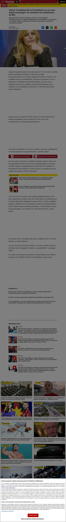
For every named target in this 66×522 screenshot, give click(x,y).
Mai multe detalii (11, 487)
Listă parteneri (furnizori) (7, 511)
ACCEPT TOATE (33, 515)
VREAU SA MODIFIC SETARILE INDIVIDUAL (32, 519)
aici (19, 495)
